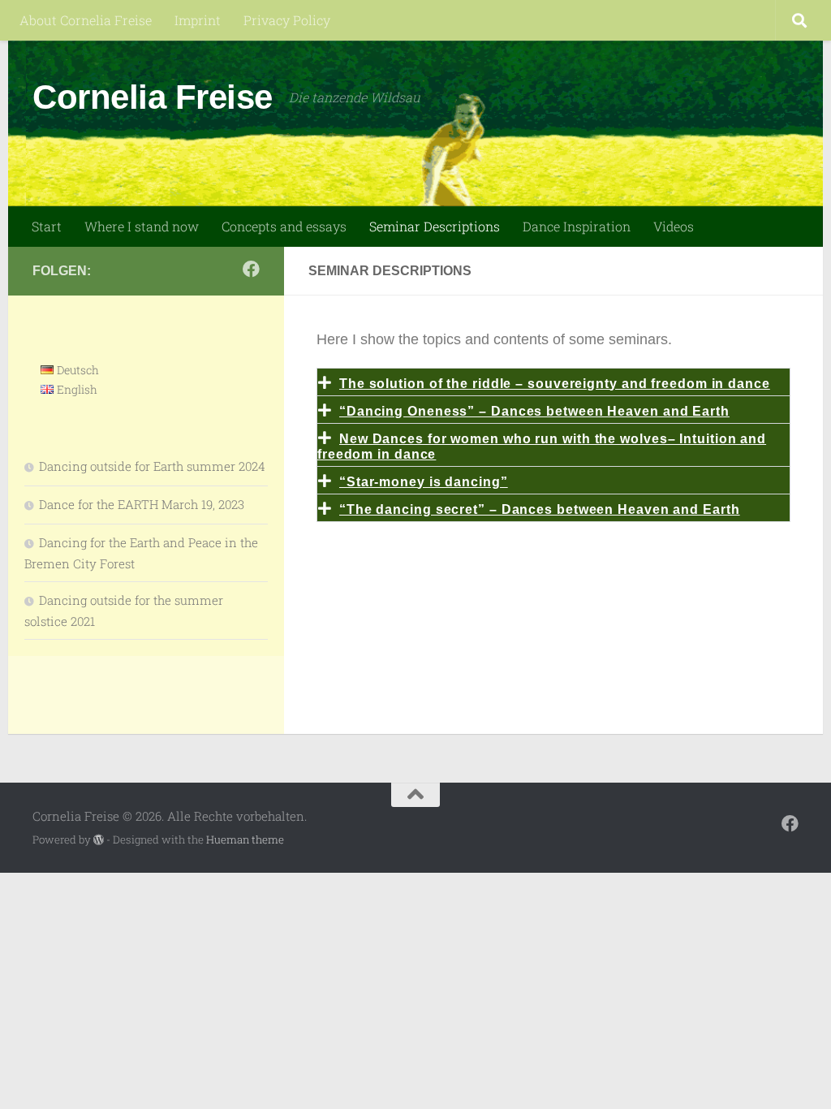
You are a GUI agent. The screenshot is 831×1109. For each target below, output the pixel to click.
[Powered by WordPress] (98, 840)
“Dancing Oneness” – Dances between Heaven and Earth (534, 411)
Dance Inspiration (577, 226)
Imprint (197, 19)
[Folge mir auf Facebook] (251, 269)
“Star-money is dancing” (423, 482)
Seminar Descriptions (434, 226)
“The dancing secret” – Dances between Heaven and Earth (539, 509)
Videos (673, 226)
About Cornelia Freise (85, 19)
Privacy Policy (286, 19)
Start (47, 226)
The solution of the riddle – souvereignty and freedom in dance (554, 384)
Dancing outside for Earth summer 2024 (152, 466)
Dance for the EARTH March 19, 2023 (141, 504)
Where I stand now (141, 226)
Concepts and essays (284, 226)
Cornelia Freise (152, 97)
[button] (553, 382)
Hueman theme (245, 839)
